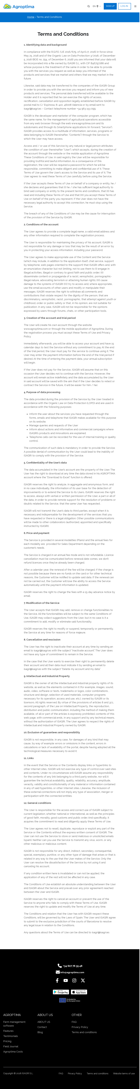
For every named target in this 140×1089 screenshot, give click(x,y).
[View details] (57, 980)
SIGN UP (110, 6)
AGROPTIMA (12, 1015)
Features (8, 1030)
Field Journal (10, 1046)
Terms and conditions (84, 1032)
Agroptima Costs (13, 1051)
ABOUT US (45, 1015)
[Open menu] (135, 6)
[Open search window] (88, 6)
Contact (42, 1027)
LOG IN (124, 6)
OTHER (77, 1015)
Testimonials (10, 1036)
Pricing (7, 1041)
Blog (40, 1032)
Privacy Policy (80, 1027)
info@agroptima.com (72, 972)
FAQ (74, 1021)
